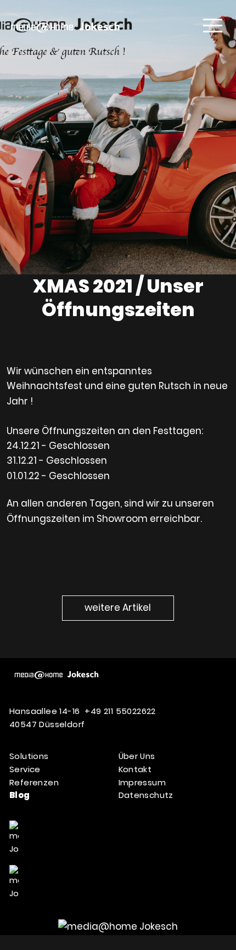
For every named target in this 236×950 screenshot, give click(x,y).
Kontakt (135, 769)
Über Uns (137, 756)
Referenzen (34, 782)
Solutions (29, 756)
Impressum (142, 782)
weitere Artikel (118, 607)
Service (25, 769)
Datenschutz (146, 795)
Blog (19, 795)
